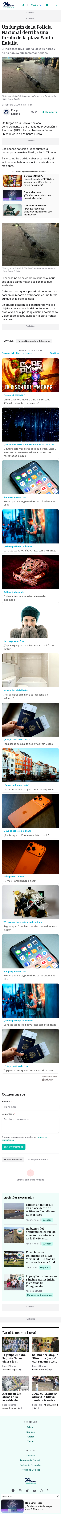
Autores (30, 1436)
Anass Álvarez (9, 1408)
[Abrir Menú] (55, 5)
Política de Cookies (30, 1469)
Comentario (9, 1114)
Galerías (30, 1427)
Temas (30, 1441)
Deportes (45, 1267)
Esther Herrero (39, 1369)
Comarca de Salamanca (39, 1295)
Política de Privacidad (30, 1465)
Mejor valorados (39, 1159)
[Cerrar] (57, 1496)
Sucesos (47, 1219)
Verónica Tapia (9, 1369)
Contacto (30, 1455)
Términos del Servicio (30, 1460)
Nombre (7, 1101)
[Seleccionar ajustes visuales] (47, 5)
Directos (31, 1432)
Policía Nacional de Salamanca (34, 341)
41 (36, 112)
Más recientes (14, 1159)
